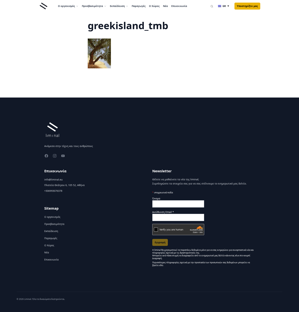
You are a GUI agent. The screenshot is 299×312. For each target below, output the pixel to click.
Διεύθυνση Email (163, 212)
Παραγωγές (139, 6)
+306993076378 (53, 190)
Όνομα (156, 198)
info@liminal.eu (53, 179)
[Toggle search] (211, 6)
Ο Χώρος (154, 6)
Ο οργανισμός (52, 216)
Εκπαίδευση (51, 231)
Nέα (165, 6)
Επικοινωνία (179, 6)
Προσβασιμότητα (54, 224)
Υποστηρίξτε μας (247, 6)
